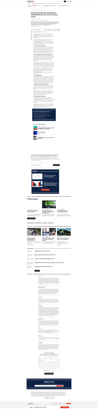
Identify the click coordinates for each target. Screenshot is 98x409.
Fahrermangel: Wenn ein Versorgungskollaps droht (62, 211)
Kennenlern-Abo (33, 159)
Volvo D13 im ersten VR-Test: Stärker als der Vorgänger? (63, 239)
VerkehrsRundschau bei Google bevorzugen (52, 29)
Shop (60, 1)
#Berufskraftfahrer (38, 222)
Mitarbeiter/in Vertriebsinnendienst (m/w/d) (44, 266)
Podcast (50, 3)
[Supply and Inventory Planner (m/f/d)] (30, 251)
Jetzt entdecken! (64, 407)
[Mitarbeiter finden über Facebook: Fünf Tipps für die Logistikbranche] (49, 204)
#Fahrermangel (32, 199)
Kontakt (60, 403)
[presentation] (70, 6)
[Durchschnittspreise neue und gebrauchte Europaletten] (37, 176)
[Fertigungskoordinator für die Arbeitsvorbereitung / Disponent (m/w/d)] (30, 263)
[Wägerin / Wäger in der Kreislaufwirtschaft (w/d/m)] (30, 255)
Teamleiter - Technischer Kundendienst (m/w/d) (44, 258)
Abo (64, 1)
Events (46, 3)
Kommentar (39, 360)
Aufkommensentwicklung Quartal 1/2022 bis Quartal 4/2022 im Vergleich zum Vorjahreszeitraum (50, 184)
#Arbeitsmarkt (51, 222)
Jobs (62, 1)
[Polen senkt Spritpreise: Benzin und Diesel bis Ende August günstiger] (49, 232)
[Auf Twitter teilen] (31, 35)
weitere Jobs (37, 270)
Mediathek (42, 3)
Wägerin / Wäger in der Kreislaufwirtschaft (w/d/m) (45, 254)
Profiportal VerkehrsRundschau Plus (44, 156)
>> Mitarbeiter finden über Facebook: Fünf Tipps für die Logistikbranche (41, 115)
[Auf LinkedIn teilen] (31, 37)
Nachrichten (34, 3)
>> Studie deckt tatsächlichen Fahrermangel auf (39, 116)
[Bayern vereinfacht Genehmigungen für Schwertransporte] (34, 232)
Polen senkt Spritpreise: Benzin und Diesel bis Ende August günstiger (48, 239)
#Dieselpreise (47, 236)
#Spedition (45, 222)
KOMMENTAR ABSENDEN (49, 373)
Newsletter (57, 1)
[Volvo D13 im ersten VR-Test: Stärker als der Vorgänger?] (64, 232)
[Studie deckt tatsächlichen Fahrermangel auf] (34, 204)
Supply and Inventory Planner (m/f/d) (42, 251)
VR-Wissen (54, 3)
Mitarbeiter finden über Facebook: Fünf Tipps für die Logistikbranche (48, 211)
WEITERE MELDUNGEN (31, 218)
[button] (49, 405)
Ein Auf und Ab (45, 186)
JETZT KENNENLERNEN (45, 189)
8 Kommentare (34, 29)
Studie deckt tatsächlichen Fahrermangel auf (32, 211)
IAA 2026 (38, 3)
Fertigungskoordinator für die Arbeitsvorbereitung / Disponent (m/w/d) (49, 262)
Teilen (39, 29)
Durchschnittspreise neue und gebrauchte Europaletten (50, 176)
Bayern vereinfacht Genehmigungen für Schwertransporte (31, 239)
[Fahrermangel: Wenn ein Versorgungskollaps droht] (64, 204)
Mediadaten (55, 403)
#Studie (31, 209)
